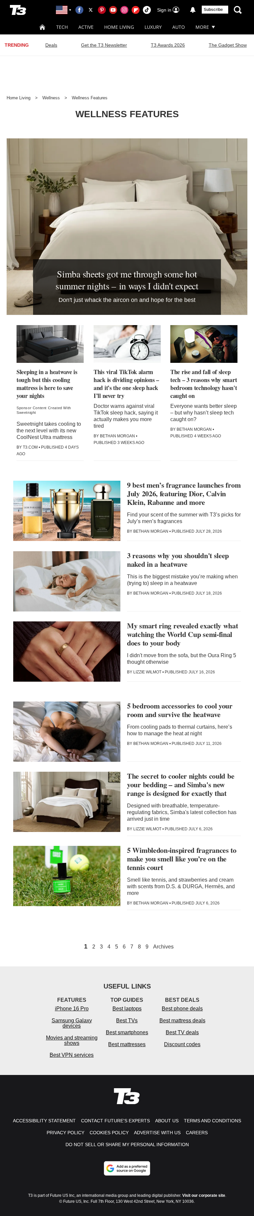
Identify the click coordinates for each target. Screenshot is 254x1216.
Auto (178, 27)
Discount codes (182, 1044)
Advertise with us (157, 1132)
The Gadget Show (228, 45)
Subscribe (213, 9)
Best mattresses (127, 1044)
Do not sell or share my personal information (127, 1144)
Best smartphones (127, 1032)
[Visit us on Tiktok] (147, 10)
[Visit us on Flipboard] (136, 10)
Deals (51, 45)
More (202, 27)
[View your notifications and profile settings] (192, 10)
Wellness (51, 97)
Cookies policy (109, 1132)
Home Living (119, 27)
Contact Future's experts (115, 1120)
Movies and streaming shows (72, 1040)
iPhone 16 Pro (72, 1008)
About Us (167, 1120)
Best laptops (127, 1008)
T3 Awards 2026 (168, 45)
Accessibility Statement (44, 1120)
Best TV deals (182, 1032)
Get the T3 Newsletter (104, 45)
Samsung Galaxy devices (72, 1023)
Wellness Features (89, 97)
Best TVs (127, 1020)
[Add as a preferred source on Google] (127, 1168)
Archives (163, 946)
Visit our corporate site (203, 1195)
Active (86, 27)
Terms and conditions (212, 1120)
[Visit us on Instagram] (124, 10)
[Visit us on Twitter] (91, 10)
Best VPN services (72, 1055)
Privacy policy (65, 1132)
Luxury (153, 27)
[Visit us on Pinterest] (102, 10)
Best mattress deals (182, 1020)
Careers (197, 1132)
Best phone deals (182, 1008)
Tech (62, 27)
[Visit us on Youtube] (113, 10)
